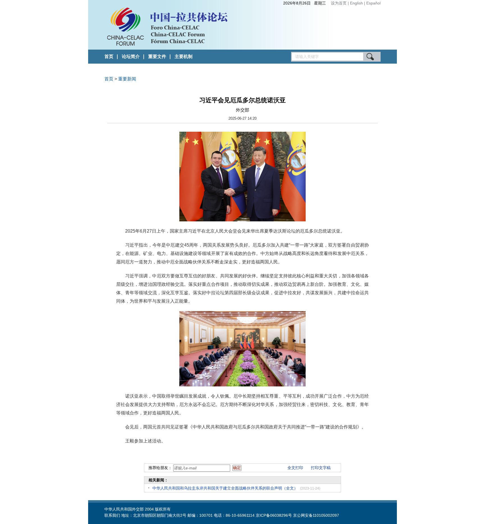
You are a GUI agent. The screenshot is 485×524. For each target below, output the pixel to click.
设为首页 (339, 3)
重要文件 (157, 56)
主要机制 (184, 56)
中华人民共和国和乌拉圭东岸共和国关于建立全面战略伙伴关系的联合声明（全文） (225, 488)
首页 (108, 56)
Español (373, 3)
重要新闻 (127, 78)
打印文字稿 (321, 467)
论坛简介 (131, 56)
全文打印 (295, 467)
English (357, 3)
